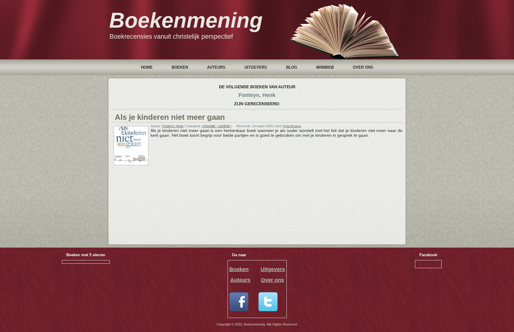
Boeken (180, 67)
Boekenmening (186, 20)
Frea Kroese (292, 126)
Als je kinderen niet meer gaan (170, 117)
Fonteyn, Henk (173, 126)
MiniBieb (325, 67)
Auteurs (216, 67)
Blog (291, 67)
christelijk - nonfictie (216, 126)
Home (147, 67)
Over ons (363, 67)
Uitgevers (256, 67)
